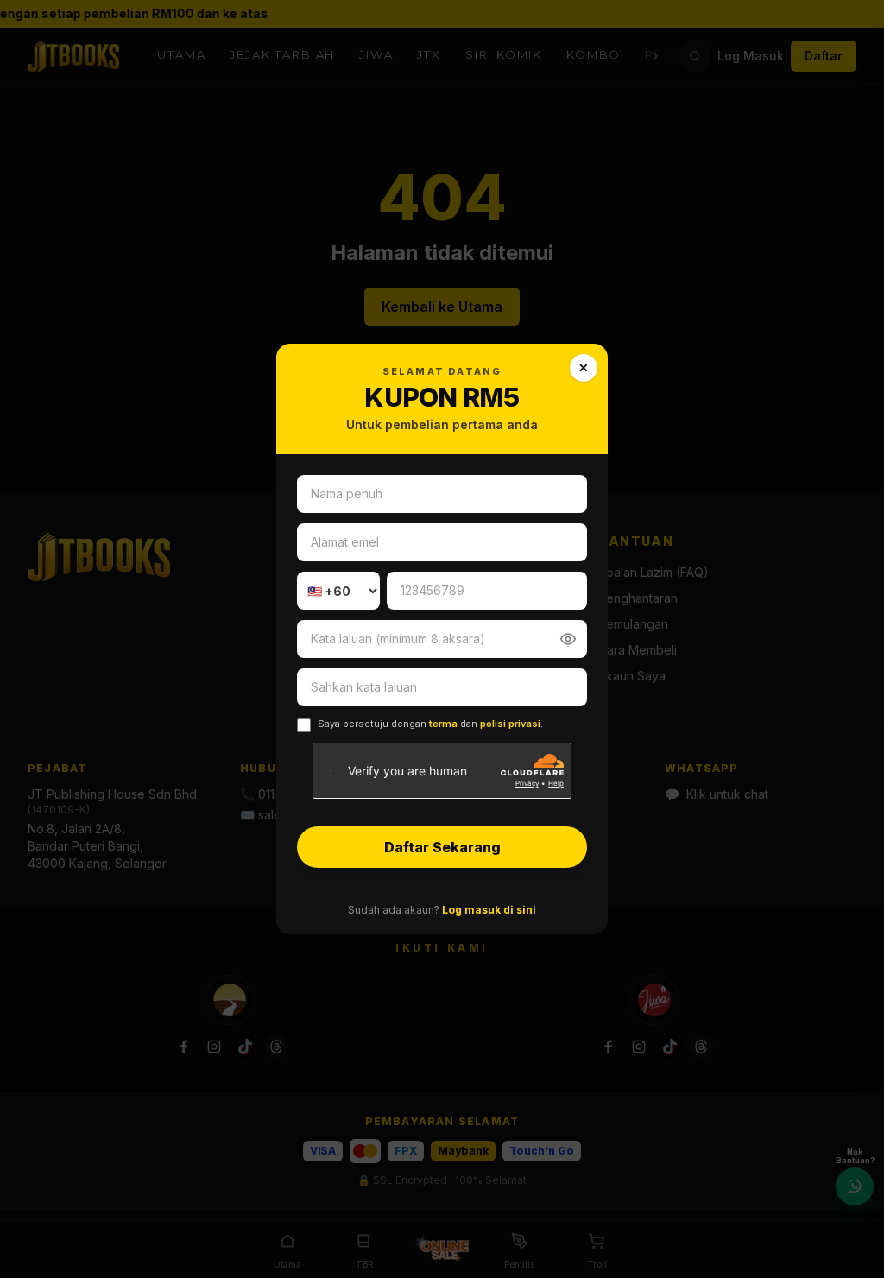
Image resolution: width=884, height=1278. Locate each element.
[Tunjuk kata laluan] (568, 639)
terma (443, 724)
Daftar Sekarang (442, 847)
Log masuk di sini (489, 909)
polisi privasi (510, 724)
